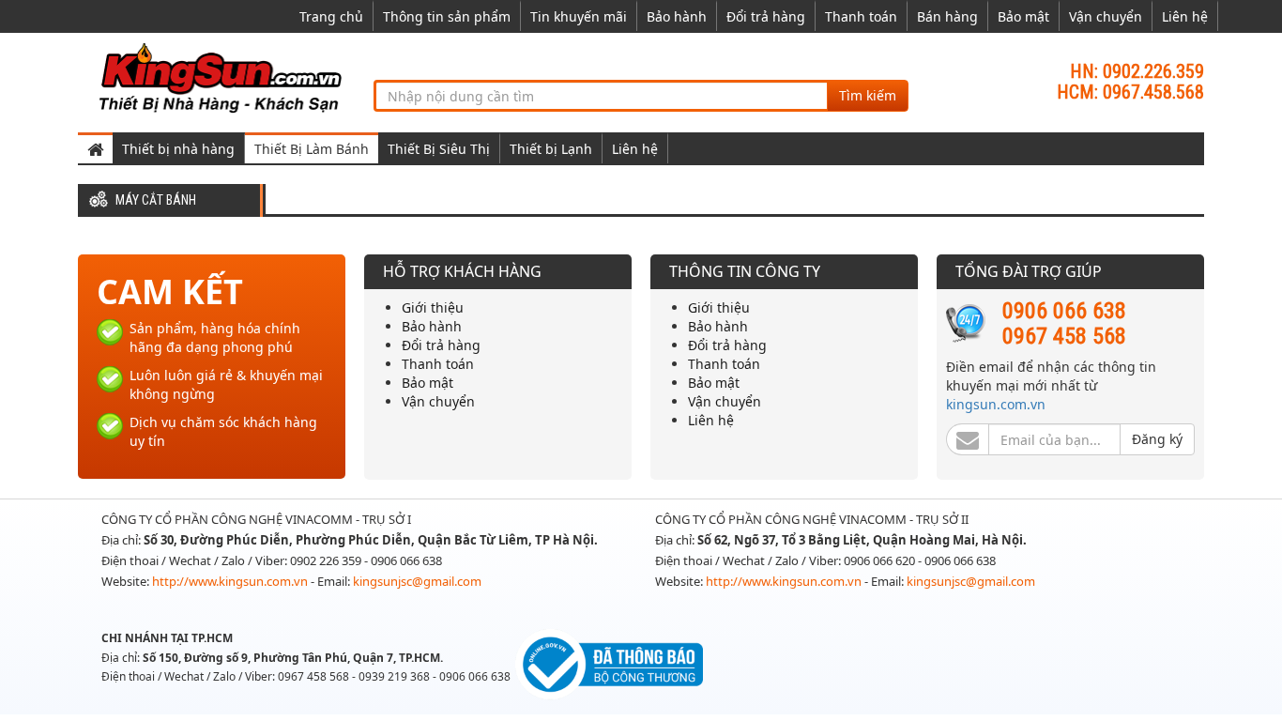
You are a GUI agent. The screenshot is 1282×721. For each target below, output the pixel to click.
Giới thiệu (433, 307)
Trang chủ (331, 16)
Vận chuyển (1105, 16)
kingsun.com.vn (995, 404)
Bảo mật (1023, 16)
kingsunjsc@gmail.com (417, 581)
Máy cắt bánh (155, 200)
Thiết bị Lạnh (551, 149)
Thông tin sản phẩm (447, 16)
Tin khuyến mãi (578, 16)
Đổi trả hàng (765, 16)
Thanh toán (861, 16)
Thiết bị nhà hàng (178, 149)
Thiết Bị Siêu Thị (439, 149)
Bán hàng (947, 16)
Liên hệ (1185, 16)
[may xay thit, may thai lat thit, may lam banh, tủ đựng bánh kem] (223, 75)
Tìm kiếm (867, 95)
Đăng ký (1157, 439)
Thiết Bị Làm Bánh (311, 149)
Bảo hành (677, 16)
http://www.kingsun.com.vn (231, 581)
